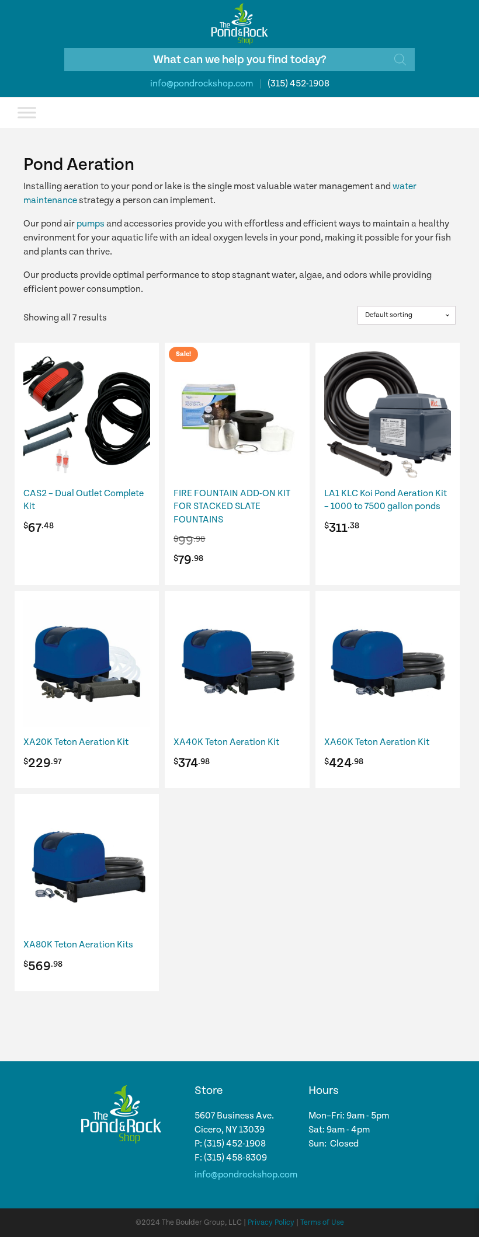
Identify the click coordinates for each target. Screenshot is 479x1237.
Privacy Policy (271, 1222)
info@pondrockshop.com (201, 83)
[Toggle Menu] (27, 112)
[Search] (400, 59)
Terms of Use (322, 1222)
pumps (91, 223)
